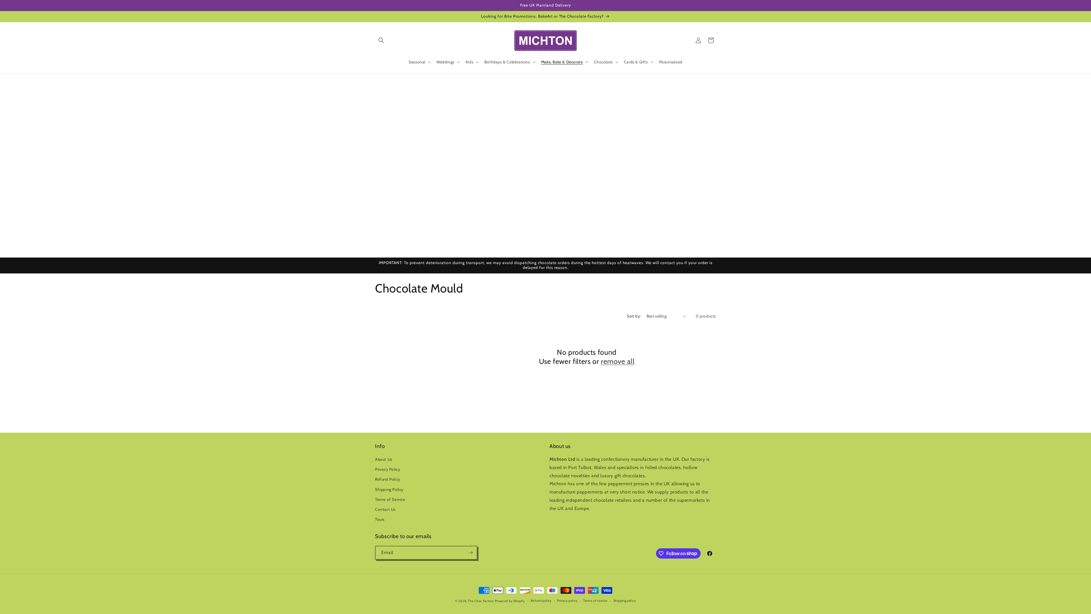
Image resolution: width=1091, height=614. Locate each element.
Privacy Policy (387, 469)
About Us (383, 459)
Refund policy (541, 601)
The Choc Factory (481, 601)
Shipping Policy (389, 489)
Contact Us (385, 509)
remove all (617, 361)
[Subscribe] (470, 553)
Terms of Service (390, 499)
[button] (381, 40)
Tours (380, 519)
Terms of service (595, 601)
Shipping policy (624, 601)
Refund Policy (387, 479)
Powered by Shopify (510, 601)
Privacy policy (567, 601)
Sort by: (634, 316)
